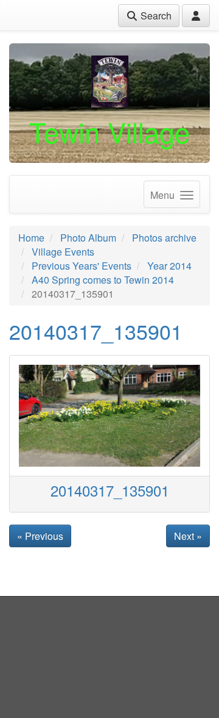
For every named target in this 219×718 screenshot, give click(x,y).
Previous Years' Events (81, 266)
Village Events (63, 252)
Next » (188, 536)
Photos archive (164, 238)
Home (31, 238)
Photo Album (88, 238)
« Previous (40, 536)
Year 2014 (169, 266)
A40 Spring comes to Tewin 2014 (103, 280)
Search (155, 16)
